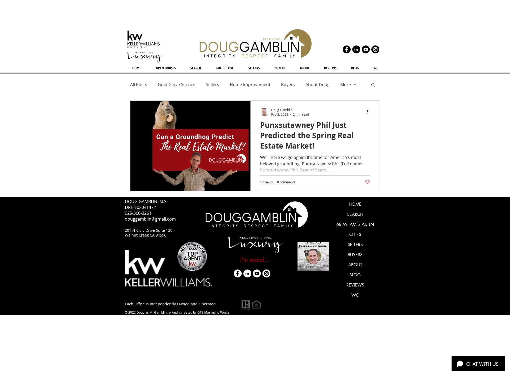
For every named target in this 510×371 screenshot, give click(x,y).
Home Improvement (250, 84)
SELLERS (355, 244)
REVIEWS (355, 285)
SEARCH (355, 214)
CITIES (355, 234)
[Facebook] (347, 49)
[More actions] (369, 112)
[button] (373, 85)
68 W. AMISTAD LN (355, 224)
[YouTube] (366, 49)
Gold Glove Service (176, 84)
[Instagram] (375, 49)
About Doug (317, 84)
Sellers (212, 84)
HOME (355, 204)
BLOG (355, 275)
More (345, 84)
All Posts (138, 84)
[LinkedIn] (356, 49)
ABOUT (355, 265)
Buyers (288, 84)
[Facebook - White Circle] (238, 273)
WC (355, 295)
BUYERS (355, 255)
